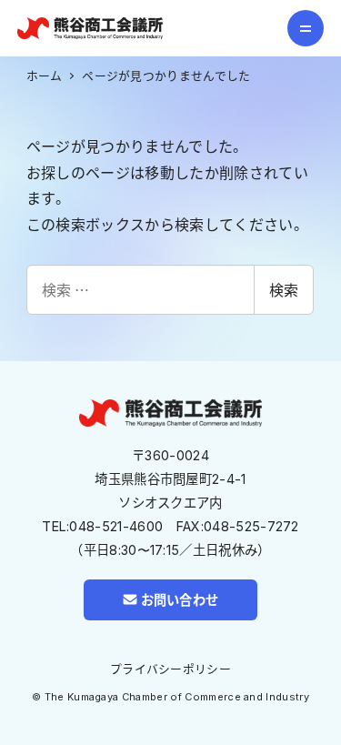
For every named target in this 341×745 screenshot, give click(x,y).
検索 (283, 289)
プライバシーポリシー (170, 669)
